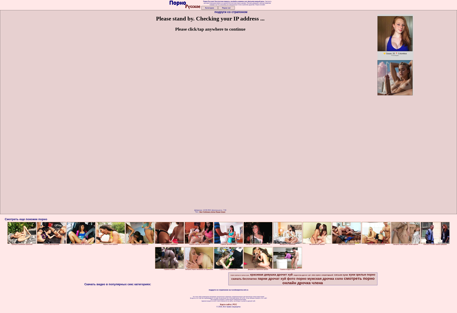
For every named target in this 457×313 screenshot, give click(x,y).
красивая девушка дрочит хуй (271, 274)
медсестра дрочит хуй (302, 275)
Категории (209, 8)
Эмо (200, 212)
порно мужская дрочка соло (319, 278)
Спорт (223, 212)
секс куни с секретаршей (322, 275)
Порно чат (226, 8)
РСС (235, 304)
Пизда (218, 212)
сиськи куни (341, 275)
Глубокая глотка (209, 212)
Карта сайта (225, 304)
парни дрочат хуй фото (276, 278)
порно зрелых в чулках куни (240, 275)
